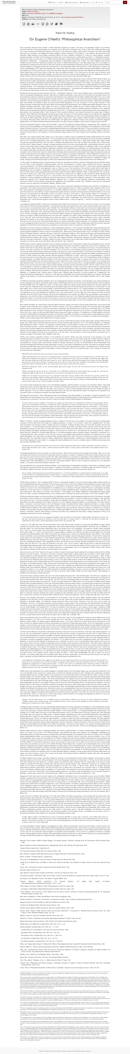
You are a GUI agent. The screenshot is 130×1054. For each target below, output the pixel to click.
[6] (105, 308)
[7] (75, 436)
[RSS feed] (93, 2)
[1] (85, 127)
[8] (87, 487)
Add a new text (86, 1051)
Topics (64, 1051)
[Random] (96, 2)
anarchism (30, 13)
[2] (105, 159)
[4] (95, 224)
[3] (85, 165)
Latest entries (71, 1051)
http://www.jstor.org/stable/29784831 (72, 17)
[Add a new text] (99, 2)
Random (41, 1051)
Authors (59, 1051)
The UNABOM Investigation (54, 13)
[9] (20, 808)
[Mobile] (90, 2)
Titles (53, 1051)
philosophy (37, 13)
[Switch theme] (102, 2)
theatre (43, 13)
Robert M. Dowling (32, 11)
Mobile (79, 1051)
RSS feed (48, 1051)
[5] (88, 251)
